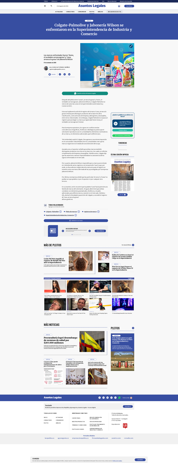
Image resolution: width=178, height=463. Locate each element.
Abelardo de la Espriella (126, 1)
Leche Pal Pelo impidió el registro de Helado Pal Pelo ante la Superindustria (54, 260)
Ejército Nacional (112, 1)
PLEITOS (91, 11)
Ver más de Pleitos (126, 245)
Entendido (140, 459)
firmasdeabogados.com (100, 438)
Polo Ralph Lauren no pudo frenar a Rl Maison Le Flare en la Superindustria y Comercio (122, 340)
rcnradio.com (128, 438)
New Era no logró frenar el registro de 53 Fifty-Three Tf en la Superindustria (122, 268)
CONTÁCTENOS (76, 418)
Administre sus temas (77, 220)
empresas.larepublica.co (80, 438)
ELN (103, 1)
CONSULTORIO (70, 11)
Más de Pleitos (52, 245)
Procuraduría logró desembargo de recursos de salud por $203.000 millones (60, 340)
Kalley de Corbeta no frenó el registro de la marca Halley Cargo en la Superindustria (122, 256)
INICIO (45, 417)
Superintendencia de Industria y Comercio (60, 215)
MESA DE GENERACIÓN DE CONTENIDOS (96, 418)
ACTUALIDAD (59, 11)
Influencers (54, 1)
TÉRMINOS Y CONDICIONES (79, 425)
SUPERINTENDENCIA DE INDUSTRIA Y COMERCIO (96, 429)
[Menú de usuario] (119, 6)
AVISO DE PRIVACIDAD (96, 421)
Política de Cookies (117, 460)
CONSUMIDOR (82, 11)
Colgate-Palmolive (52, 211)
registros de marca (90, 211)
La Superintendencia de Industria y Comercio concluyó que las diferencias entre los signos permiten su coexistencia (122, 347)
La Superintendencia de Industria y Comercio (72, 1)
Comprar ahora (123, 130)
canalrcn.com (116, 438)
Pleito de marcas (71, 211)
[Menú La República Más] (45, 6)
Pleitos (115, 328)
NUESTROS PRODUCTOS (78, 421)
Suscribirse (129, 6)
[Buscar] (51, 6)
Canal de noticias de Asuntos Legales (86, 93)
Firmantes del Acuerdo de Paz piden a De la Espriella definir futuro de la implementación (74, 364)
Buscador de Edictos (114, 11)
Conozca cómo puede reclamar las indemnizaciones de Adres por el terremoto (53, 364)
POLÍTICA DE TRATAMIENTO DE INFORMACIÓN (97, 425)
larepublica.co (49, 438)
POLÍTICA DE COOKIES (78, 429)
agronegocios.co (63, 438)
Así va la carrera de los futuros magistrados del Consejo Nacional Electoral (97, 364)
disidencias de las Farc (93, 1)
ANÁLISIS (100, 11)
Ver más (121, 194)
